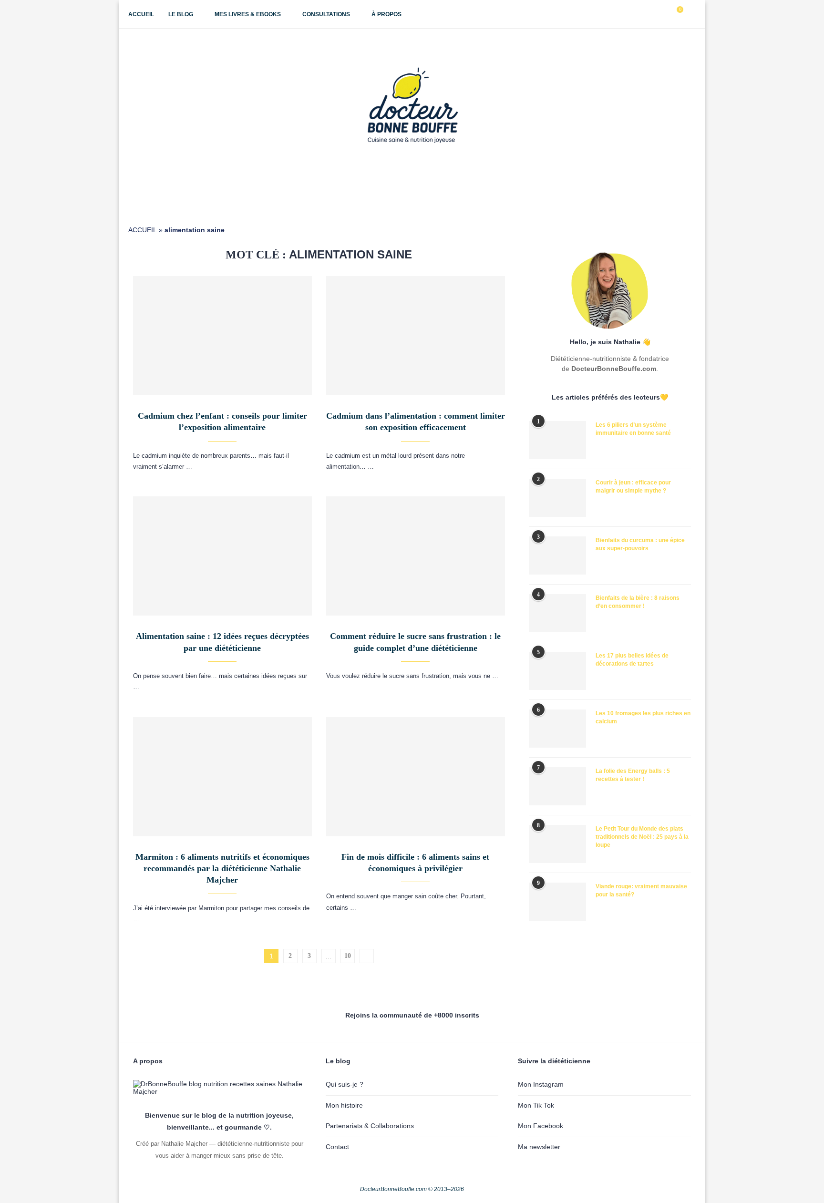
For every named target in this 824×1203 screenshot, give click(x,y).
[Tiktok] (663, 14)
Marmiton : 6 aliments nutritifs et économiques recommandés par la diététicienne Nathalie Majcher (222, 868)
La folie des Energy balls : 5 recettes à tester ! (633, 775)
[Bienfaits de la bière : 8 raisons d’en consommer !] (557, 613)
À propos (386, 14)
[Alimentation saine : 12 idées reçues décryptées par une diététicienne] (222, 556)
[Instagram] (643, 14)
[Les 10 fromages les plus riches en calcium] (557, 728)
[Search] (691, 14)
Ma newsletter (539, 1147)
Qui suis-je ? (344, 1084)
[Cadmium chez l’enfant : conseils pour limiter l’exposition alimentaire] (222, 335)
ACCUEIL (142, 230)
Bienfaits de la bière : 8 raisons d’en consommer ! (638, 602)
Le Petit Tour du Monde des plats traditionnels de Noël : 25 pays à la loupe (642, 836)
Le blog (180, 14)
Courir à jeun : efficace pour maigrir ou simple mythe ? (633, 486)
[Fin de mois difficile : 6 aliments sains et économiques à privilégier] (415, 776)
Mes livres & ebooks (248, 14)
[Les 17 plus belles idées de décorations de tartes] (557, 671)
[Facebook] (633, 14)
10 (347, 955)
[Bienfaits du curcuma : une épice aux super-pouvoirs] (557, 555)
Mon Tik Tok (536, 1105)
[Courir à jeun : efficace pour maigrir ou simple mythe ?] (557, 498)
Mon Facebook (540, 1126)
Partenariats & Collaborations (370, 1126)
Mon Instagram (541, 1084)
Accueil (141, 14)
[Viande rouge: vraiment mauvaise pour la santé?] (557, 902)
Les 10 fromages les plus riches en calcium (643, 717)
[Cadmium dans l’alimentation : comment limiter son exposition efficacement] (415, 335)
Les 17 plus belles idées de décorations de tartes (632, 659)
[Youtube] (653, 14)
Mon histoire (344, 1105)
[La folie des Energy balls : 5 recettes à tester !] (557, 786)
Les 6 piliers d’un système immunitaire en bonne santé (633, 429)
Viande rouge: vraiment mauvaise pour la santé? (641, 890)
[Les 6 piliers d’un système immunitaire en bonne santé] (557, 440)
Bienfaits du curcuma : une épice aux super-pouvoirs (640, 544)
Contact (337, 1147)
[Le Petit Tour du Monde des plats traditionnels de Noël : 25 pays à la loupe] (557, 844)
